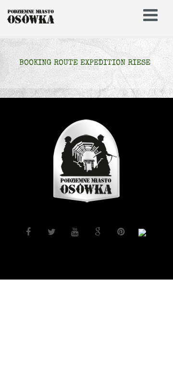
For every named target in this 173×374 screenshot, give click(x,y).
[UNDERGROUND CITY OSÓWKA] (43, 16)
